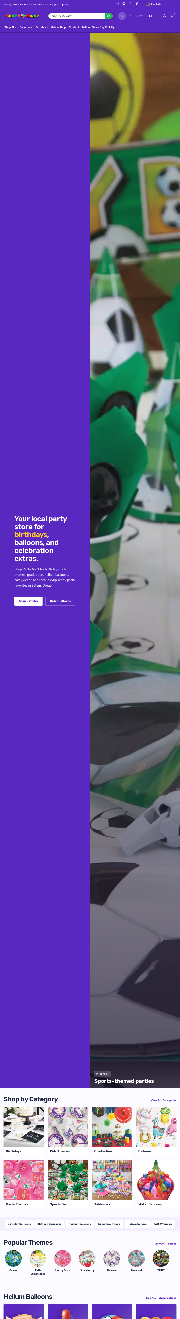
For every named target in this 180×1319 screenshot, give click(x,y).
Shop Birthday (28, 601)
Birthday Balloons (19, 1224)
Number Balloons (80, 1224)
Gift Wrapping (163, 1224)
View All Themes (165, 1243)
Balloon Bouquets (49, 1224)
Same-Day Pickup (109, 1224)
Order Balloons (60, 601)
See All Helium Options (161, 1298)
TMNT (161, 1270)
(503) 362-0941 (140, 16)
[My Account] (164, 16)
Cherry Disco (62, 1270)
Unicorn (112, 1270)
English (155, 4)
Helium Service (137, 1224)
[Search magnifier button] (109, 16)
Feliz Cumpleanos (38, 1272)
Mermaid (136, 1270)
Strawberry (87, 1270)
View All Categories (163, 1100)
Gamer (13, 1270)
